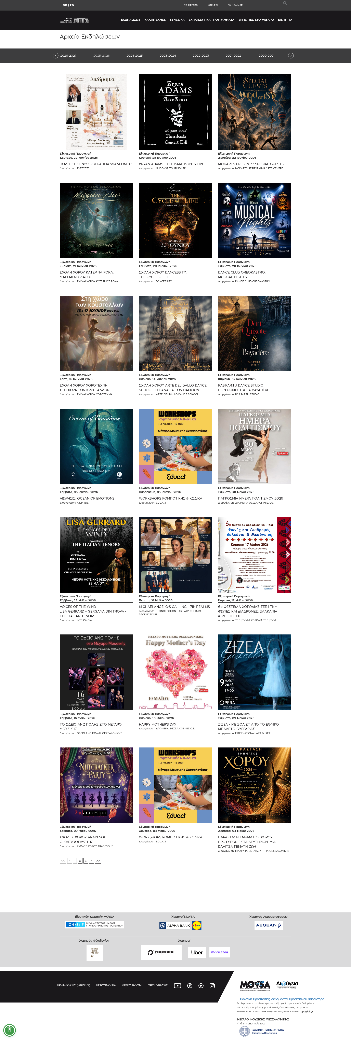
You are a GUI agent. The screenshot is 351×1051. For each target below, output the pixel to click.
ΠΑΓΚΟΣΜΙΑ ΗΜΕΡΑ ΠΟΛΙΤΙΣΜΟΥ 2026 (250, 498)
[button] (9, 1030)
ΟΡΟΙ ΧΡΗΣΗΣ (158, 985)
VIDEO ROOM (132, 985)
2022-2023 (201, 55)
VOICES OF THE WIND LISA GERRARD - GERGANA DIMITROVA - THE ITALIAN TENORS (93, 611)
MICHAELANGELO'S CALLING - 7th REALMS (174, 606)
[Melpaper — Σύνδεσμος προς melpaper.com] (209, 924)
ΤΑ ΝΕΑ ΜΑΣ (235, 5)
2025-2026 (101, 55)
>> (98, 860)
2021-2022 (233, 55)
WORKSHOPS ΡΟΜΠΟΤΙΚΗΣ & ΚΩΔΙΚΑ (170, 498)
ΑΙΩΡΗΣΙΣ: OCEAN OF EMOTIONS (87, 498)
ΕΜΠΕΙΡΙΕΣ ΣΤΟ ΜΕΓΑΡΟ (256, 19)
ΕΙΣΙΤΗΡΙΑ (285, 19)
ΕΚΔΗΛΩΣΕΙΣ (130, 19)
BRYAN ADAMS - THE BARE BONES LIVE (171, 164)
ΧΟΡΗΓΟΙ (213, 5)
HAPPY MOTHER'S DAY (157, 724)
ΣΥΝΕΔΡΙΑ (177, 19)
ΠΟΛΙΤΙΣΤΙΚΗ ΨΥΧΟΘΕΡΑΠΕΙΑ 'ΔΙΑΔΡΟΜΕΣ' (96, 164)
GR (65, 4)
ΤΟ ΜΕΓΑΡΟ (191, 5)
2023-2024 (168, 55)
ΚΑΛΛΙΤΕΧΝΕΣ (155, 19)
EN (72, 4)
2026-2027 (68, 55)
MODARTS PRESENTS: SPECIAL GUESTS (251, 164)
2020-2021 (266, 55)
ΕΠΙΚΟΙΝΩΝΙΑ (106, 985)
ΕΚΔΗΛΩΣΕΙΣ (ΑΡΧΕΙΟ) (73, 985)
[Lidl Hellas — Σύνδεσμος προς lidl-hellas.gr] (191, 924)
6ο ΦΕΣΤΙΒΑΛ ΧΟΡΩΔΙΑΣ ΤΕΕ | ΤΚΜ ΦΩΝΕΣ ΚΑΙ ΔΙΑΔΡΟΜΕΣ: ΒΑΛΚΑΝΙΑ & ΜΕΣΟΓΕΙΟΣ (247, 611)
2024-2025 (135, 55)
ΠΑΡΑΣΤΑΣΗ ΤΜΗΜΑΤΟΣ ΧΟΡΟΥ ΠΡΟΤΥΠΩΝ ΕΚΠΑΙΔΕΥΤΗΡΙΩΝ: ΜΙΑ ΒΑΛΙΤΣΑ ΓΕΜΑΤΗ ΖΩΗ (247, 842)
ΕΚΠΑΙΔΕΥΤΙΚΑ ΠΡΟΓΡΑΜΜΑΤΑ (211, 19)
